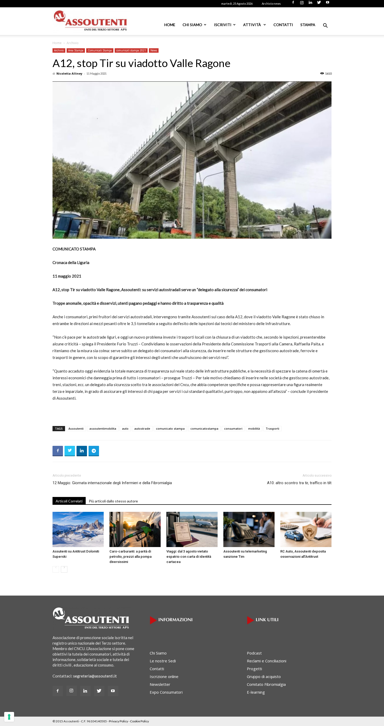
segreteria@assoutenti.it (95, 676)
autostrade (142, 428)
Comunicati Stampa (100, 50)
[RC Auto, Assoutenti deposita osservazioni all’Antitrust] (305, 529)
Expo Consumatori (166, 692)
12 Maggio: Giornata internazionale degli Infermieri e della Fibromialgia (112, 483)
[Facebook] (293, 4)
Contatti (283, 24)
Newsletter (160, 684)
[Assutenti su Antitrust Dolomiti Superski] (78, 529)
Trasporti (272, 428)
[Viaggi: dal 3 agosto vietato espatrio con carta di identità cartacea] (192, 529)
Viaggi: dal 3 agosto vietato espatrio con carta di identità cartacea (188, 556)
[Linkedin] (310, 4)
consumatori (233, 428)
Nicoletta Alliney (69, 73)
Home (169, 24)
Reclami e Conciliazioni (266, 660)
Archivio (59, 50)
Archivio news (271, 3)
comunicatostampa (204, 428)
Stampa (307, 24)
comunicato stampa (170, 428)
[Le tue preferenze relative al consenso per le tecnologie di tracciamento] (9, 717)
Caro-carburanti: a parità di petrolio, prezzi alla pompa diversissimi (130, 556)
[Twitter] (319, 4)
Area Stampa (75, 50)
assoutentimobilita (102, 428)
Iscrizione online (164, 676)
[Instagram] (302, 4)
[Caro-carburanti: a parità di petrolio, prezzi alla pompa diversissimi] (135, 529)
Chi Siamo (192, 24)
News (153, 50)
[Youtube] (327, 4)
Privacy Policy (118, 721)
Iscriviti (222, 24)
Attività (252, 24)
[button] (325, 26)
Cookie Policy (139, 721)
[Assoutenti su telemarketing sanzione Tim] (249, 529)
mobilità (254, 428)
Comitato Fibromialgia (266, 684)
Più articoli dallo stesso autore (113, 501)
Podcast (254, 653)
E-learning (256, 692)
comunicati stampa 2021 (131, 50)
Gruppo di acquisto (264, 676)
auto (125, 428)
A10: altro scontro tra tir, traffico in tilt (299, 483)
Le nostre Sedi (163, 660)
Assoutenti (76, 428)
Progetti (254, 668)
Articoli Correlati (69, 501)
